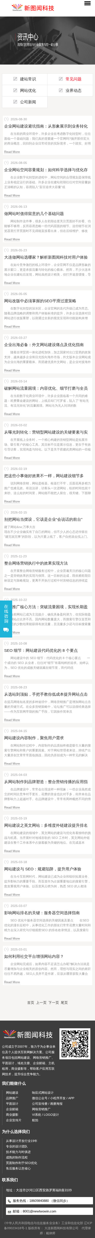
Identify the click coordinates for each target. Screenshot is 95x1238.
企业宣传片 (13, 1120)
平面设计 (12, 1103)
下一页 (53, 1002)
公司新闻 (28, 102)
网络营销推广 (41, 1109)
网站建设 (12, 1092)
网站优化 (28, 90)
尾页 (64, 1002)
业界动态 (74, 90)
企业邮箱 (12, 1109)
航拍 (35, 1120)
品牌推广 (12, 1098)
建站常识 (28, 79)
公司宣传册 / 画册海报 (47, 1103)
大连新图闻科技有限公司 (61, 1228)
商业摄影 (12, 1114)
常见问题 (74, 79)
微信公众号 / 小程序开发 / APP (53, 1098)
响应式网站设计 (43, 1092)
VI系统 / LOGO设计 (45, 1114)
